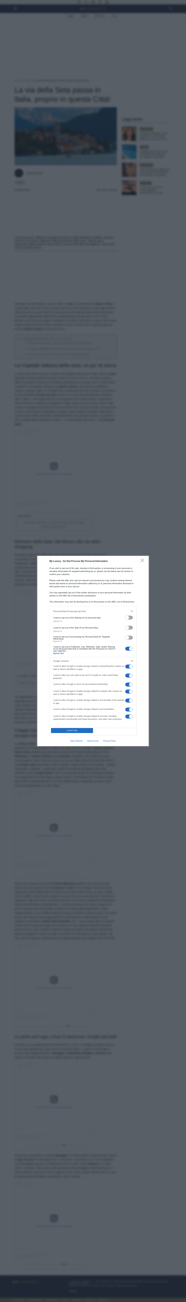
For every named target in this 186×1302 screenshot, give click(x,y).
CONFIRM (72, 730)
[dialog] (93, 651)
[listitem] (93, 611)
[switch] (129, 618)
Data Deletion (76, 741)
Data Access (93, 741)
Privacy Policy (109, 741)
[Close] (143, 561)
